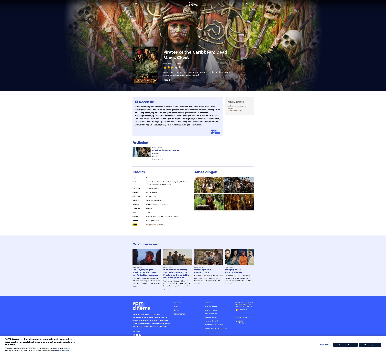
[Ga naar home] (192, 4)
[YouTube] (137, 335)
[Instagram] (134, 335)
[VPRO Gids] (240, 322)
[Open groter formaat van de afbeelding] (209, 185)
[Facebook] (140, 335)
